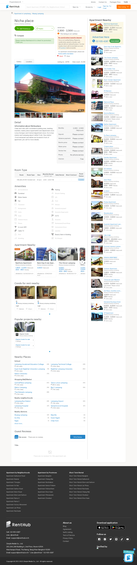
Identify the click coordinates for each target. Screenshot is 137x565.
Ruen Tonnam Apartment (112, 79)
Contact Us (103, 1)
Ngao (17, 420)
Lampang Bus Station (22, 400)
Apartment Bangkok (44, 475)
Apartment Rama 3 (12, 501)
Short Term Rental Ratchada (79, 488)
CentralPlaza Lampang (23, 382)
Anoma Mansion (109, 112)
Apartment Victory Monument (16, 504)
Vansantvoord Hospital (59, 405)
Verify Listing (67, 532)
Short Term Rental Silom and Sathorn (82, 482)
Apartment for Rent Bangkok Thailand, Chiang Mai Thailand (15, 6)
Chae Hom (55, 420)
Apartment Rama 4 (12, 497)
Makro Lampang (21, 387)
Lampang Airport (57, 400)
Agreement (67, 529)
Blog (64, 526)
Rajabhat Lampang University (61, 368)
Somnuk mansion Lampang (113, 246)
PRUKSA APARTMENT (110, 257)
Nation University (21, 373)
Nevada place (108, 212)
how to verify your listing (65, 53)
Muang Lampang (38, 13)
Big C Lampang (56, 387)
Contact (66, 541)
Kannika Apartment (110, 157)
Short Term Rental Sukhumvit (79, 478)
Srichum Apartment (110, 268)
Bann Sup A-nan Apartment (113, 46)
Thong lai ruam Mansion (112, 279)
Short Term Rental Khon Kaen (79, 497)
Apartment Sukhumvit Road (15, 475)
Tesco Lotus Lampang (59, 382)
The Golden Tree (109, 68)
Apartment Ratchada (13, 510)
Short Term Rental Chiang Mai (79, 491)
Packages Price (115, 1)
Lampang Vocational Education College (29, 364)
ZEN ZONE (107, 235)
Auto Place (107, 179)
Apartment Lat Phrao (13, 507)
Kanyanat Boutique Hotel (112, 301)
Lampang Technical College (61, 364)
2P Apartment (108, 312)
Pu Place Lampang (110, 135)
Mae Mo (54, 414)
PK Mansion (107, 90)
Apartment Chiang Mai (45, 478)
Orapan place (108, 146)
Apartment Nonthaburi (45, 482)
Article (93, 1)
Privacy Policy (68, 538)
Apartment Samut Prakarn (46, 485)
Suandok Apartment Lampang (113, 223)
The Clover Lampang (111, 57)
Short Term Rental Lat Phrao (79, 485)
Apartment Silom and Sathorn (16, 494)
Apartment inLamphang (22, 13)
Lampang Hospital (21, 405)
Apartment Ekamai (12, 478)
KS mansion (108, 168)
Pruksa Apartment (110, 201)
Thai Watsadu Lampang (23, 391)
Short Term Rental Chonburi (78, 494)
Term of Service (69, 535)
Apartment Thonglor (13, 482)
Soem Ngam (55, 417)
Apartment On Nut (12, 485)
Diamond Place (109, 101)
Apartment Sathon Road (14, 488)
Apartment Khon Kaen (45, 491)
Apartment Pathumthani (46, 488)
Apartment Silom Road (14, 491)
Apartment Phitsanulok (45, 494)
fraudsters (63, 47)
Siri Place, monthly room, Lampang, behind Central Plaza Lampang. (113, 290)
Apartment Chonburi (45, 497)
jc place (106, 190)
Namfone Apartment (111, 23)
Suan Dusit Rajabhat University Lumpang (30, 368)
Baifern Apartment (110, 123)
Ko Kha (17, 417)
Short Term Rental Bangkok (78, 475)
